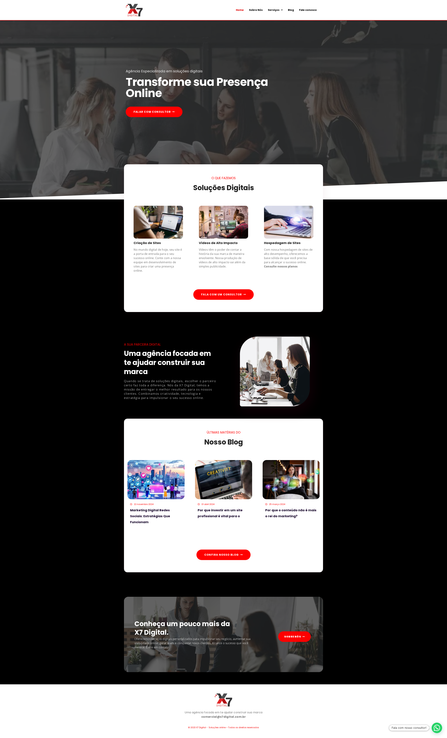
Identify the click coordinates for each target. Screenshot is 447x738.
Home (240, 10)
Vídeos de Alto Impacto (218, 243)
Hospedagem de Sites (282, 243)
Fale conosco (308, 10)
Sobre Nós (256, 10)
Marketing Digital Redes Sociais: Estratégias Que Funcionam (150, 516)
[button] (275, 10)
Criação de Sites (147, 243)
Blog (291, 10)
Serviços (273, 10)
